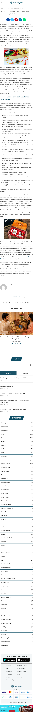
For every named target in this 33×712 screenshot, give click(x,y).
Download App (21, 668)
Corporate (17, 604)
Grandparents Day (17, 615)
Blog (18, 674)
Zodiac (17, 527)
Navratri (17, 519)
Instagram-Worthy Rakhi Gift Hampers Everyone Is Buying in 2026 (16, 338)
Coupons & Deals (22, 665)
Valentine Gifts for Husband (17, 549)
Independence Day (17, 567)
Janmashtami (17, 575)
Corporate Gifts (21, 671)
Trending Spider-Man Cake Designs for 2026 (13, 378)
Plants (17, 441)
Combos (17, 593)
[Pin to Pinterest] (16, 19)
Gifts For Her (17, 493)
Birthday (17, 460)
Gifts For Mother (17, 467)
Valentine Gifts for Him (17, 564)
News (17, 475)
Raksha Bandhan (17, 463)
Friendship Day (17, 489)
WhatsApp (9, 674)
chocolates (17, 630)
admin (3, 14)
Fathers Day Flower (17, 638)
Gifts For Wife (17, 497)
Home (1, 8)
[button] (1, 328)
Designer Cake (17, 645)
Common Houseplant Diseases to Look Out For (13, 394)
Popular (25, 373)
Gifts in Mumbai (17, 641)
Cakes (17, 437)
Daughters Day (17, 612)
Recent (8, 373)
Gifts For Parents (17, 552)
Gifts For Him (17, 501)
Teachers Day (17, 586)
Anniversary (17, 449)
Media (8, 677)
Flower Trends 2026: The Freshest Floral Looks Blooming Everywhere (13, 386)
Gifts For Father (17, 530)
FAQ (7, 668)
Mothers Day (17, 456)
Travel (17, 556)
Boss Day (17, 608)
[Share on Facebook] (8, 19)
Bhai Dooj (17, 534)
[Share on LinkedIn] (20, 19)
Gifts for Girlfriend (17, 619)
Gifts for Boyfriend (17, 623)
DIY (17, 523)
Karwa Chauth (17, 512)
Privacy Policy (10, 680)
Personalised (17, 430)
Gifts (17, 434)
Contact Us (9, 671)
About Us (8, 665)
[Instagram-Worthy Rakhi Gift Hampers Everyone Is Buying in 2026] (16, 323)
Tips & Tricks (17, 590)
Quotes (17, 601)
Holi (17, 560)
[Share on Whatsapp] (24, 19)
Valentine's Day (17, 471)
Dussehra (17, 634)
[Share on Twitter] (12, 19)
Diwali (17, 452)
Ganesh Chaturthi (17, 597)
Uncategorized (17, 423)
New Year (17, 541)
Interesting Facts (17, 482)
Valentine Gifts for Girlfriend (17, 538)
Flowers (17, 445)
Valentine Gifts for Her (17, 508)
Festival (17, 545)
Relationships (17, 426)
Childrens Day (17, 582)
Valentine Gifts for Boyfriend (17, 578)
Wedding (17, 627)
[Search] (31, 2)
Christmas (17, 515)
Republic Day (17, 571)
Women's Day (17, 486)
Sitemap (19, 677)
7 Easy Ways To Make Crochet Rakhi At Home (13, 409)
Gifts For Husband (17, 504)
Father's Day (17, 478)
